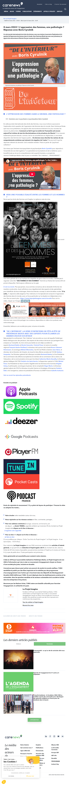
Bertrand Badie (14, 345)
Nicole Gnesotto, (27, 345)
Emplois (59, 11)
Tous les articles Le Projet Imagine (33, 602)
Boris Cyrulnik (47, 148)
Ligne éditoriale (25, 750)
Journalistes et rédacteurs (40, 764)
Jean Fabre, (56, 350)
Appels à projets (49, 11)
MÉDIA (6, 11)
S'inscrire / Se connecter (60, 4)
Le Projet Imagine (11, 18)
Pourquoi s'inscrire (26, 753)
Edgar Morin (48, 366)
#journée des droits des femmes (15, 616)
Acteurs (18, 644)
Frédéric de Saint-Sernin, (29, 361)
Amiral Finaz (38, 345)
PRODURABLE (55, 761)
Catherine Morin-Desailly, (48, 359)
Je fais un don (9, 537)
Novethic (54, 758)
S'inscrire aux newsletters (40, 759)
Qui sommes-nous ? (26, 747)
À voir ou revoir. (9, 287)
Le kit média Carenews (55, 748)
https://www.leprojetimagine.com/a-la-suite (36, 298)
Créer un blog (48, 4)
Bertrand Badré (46, 354)
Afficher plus (34, 719)
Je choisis (11, 776)
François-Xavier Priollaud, (18, 347)
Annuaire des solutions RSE (40, 754)
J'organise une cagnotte (13, 530)
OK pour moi (30, 776)
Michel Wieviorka (27, 350)
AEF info (54, 755)
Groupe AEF (55, 752)
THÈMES (18, 11)
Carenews (50, 644)
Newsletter (39, 4)
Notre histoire (24, 745)
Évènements (37, 11)
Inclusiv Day (55, 764)
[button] (4, 782)
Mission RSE (55, 745)
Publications (27, 11)
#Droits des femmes (35, 616)
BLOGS (12, 11)
